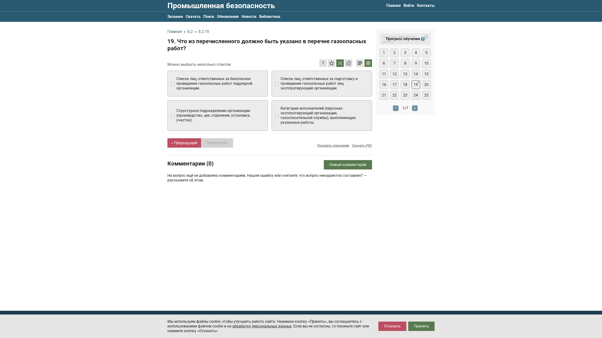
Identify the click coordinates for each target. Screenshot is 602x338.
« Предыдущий (184, 143)
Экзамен (175, 16)
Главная (393, 5)
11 (384, 74)
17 (394, 84)
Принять (421, 326)
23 (405, 95)
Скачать (193, 16)
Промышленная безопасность (221, 5)
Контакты (426, 5)
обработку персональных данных (262, 326)
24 (416, 95)
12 (394, 74)
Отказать (392, 326)
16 (384, 84)
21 (384, 95)
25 (426, 95)
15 (426, 74)
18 (405, 84)
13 (405, 74)
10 (426, 63)
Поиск (208, 16)
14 (416, 74)
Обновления (228, 16)
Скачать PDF (362, 145)
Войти (409, 5)
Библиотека (269, 16)
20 (426, 84)
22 (394, 95)
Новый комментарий (347, 164)
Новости (249, 16)
